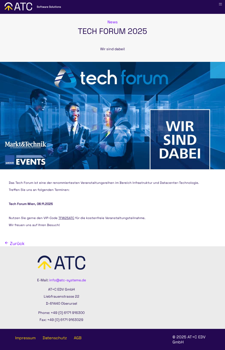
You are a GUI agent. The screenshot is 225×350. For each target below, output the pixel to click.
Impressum (25, 337)
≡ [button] (220, 4)
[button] (210, 335)
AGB (78, 337)
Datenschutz (55, 337)
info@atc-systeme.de (67, 280)
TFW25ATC (66, 218)
